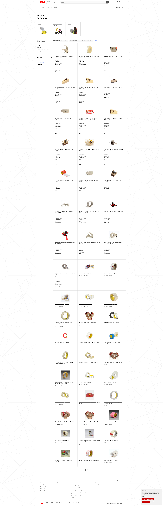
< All (38, 60)
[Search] (107, 2)
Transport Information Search (76, 483)
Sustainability (42, 488)
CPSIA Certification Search (76, 485)
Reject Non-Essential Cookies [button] (148, 499)
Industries (49, 7)
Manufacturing (74, 40)
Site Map (96, 482)
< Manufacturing (40, 62)
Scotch (63, 40)
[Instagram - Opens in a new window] (122, 481)
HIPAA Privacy (53, 502)
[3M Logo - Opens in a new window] (47, 2)
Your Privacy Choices (71, 502)
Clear (96, 40)
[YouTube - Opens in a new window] (113, 481)
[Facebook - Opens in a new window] (117, 481)
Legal (46, 502)
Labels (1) (39, 47)
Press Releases (60, 482)
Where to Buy (97, 484)
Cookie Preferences (80, 502)
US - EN (118, 1)
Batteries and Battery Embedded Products (78, 490)
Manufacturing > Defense (86, 40)
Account (119, 7)
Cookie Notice (145, 496)
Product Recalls (73, 497)
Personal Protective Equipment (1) (43, 49)
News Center (59, 480)
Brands (55, 7)
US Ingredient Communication (76, 495)
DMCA (57, 502)
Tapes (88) (39, 51)
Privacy (48, 502)
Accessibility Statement (63, 502)
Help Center (97, 480)
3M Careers (42, 482)
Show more (89, 469)
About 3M (42, 480)
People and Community (44, 490)
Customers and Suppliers (44, 486)
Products (43, 7)
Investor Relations (43, 484)
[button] (154, 502)
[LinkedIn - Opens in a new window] (108, 481)
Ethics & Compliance (44, 492)
